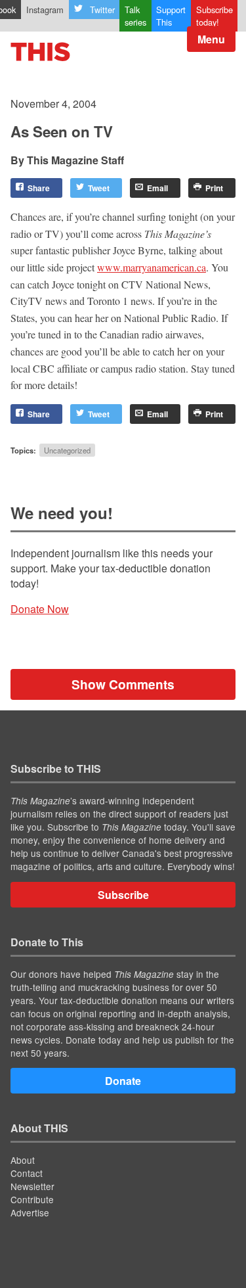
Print (214, 188)
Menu (211, 39)
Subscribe (123, 894)
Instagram (45, 9)
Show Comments (123, 684)
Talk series (135, 15)
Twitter (102, 9)
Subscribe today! (214, 15)
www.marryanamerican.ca (151, 267)
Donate (123, 1080)
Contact (26, 1173)
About (22, 1159)
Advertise (29, 1212)
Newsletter (32, 1186)
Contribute (32, 1199)
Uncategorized (67, 450)
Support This (171, 15)
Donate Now (39, 608)
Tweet (99, 188)
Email (157, 188)
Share (39, 188)
